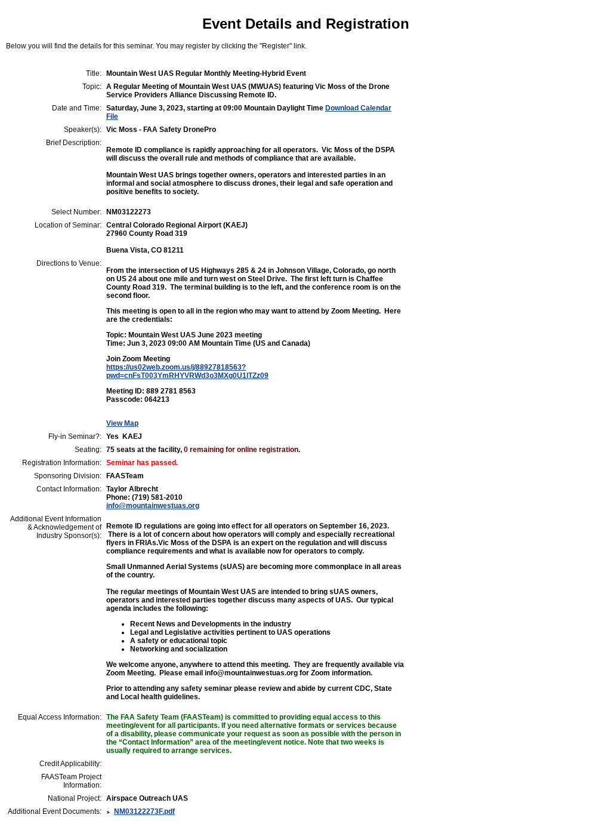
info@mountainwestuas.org (152, 506)
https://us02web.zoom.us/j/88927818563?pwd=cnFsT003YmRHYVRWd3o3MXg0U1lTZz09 (187, 371)
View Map (122, 423)
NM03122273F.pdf (144, 811)
